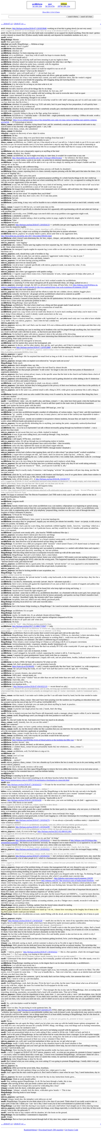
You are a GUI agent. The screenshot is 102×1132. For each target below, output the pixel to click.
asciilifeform (37, 4)
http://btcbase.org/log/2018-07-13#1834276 (33, 820)
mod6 (3, 37)
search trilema (73, 17)
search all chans (86, 17)
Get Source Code (71, 1130)
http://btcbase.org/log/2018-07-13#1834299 (33, 827)
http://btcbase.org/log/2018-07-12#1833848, (29, 28)
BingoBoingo (6, 40)
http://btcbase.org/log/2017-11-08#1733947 (29, 626)
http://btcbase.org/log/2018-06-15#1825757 (53, 479)
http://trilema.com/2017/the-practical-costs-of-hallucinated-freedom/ (67, 880)
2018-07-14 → (20, 24)
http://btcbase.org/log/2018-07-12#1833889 (33, 347)
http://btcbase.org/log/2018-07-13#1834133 (33, 225)
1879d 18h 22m (64, 6)
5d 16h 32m (37, 6)
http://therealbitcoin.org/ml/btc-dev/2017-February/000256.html (37, 158)
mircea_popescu (8, 225)
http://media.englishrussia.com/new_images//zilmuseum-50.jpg (67, 834)
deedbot (4, 490)
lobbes (3, 785)
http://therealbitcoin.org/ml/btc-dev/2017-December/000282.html (26, 236)
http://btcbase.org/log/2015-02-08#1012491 (55, 831)
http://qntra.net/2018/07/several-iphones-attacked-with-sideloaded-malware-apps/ (39, 490)
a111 (3, 31)
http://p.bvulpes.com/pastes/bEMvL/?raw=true (19, 352)
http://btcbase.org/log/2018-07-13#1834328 (25, 921)
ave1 (3, 28)
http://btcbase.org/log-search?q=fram (37, 624)
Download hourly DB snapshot (51, 1130)
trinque (4, 921)
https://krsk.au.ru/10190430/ (23, 666)
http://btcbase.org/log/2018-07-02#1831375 (35, 1010)
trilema (64, 4)
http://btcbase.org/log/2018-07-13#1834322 (33, 849)
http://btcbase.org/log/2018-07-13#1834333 (24, 785)
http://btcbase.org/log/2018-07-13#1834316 (33, 840)
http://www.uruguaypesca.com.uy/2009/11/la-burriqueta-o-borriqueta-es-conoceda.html (35, 780)
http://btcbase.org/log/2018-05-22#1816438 (24, 800)
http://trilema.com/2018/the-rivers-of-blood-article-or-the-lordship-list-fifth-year (43, 740)
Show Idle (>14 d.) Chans (51, 12)
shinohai (4, 44)
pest (50, 4)
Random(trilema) (30, 1130)
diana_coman (6, 124)
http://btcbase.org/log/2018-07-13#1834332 (33, 856)
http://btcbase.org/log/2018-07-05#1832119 (30, 686)
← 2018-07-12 (7, 24)
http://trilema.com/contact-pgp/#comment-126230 (73, 878)
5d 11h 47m (50, 6)
